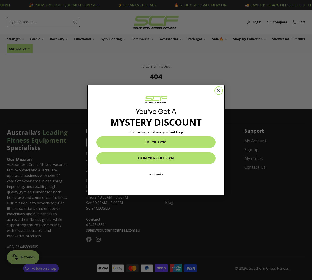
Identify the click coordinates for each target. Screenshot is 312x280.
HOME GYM (156, 142)
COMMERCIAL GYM (156, 158)
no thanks (156, 174)
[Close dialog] (219, 91)
